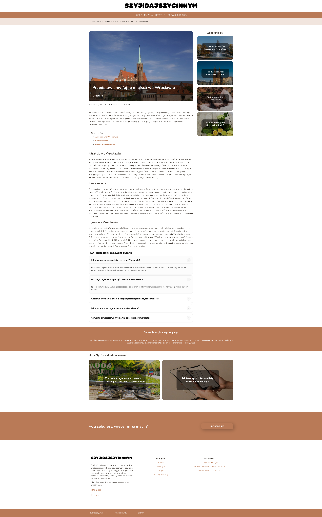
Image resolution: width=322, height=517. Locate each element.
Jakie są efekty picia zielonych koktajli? (215, 124)
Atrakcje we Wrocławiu (106, 137)
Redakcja (96, 490)
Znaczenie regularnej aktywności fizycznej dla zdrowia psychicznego (124, 380)
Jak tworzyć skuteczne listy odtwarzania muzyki (198, 380)
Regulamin (139, 512)
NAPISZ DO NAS (217, 426)
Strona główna (95, 21)
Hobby (138, 15)
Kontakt (95, 495)
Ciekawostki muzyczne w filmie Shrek (209, 466)
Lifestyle (160, 15)
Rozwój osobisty (177, 15)
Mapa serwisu (121, 512)
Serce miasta (101, 140)
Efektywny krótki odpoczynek (215, 98)
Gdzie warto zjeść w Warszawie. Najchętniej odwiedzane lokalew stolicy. (215, 47)
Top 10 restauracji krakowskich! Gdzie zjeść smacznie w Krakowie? (215, 73)
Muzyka (148, 15)
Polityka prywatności (98, 512)
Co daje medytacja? (209, 462)
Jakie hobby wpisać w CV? (209, 470)
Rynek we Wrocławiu (105, 144)
